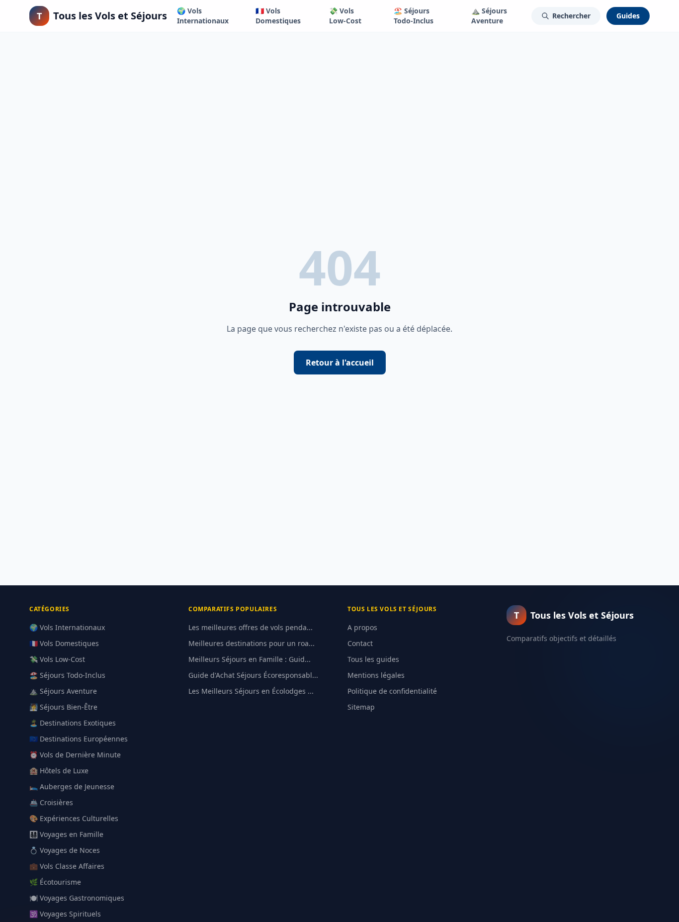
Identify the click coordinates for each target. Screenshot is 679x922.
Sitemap (361, 707)
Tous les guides (373, 659)
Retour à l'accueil (340, 362)
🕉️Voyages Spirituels (65, 914)
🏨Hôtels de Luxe (58, 770)
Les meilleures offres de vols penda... (250, 627)
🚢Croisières (51, 802)
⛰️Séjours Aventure (489, 15)
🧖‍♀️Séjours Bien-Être (63, 707)
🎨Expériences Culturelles (73, 818)
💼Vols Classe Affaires (66, 866)
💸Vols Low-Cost (345, 15)
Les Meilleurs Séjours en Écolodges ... (251, 691)
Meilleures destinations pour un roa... (251, 643)
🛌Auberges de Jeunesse (71, 786)
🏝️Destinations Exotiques (72, 723)
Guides (628, 15)
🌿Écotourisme (55, 882)
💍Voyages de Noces (64, 850)
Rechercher (571, 15)
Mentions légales (376, 675)
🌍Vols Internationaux (203, 15)
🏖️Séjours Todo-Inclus (413, 15)
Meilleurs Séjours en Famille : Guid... (249, 659)
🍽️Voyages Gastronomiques (76, 898)
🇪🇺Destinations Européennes (78, 738)
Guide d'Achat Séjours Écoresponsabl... (253, 675)
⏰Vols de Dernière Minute (75, 754)
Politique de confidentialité (392, 691)
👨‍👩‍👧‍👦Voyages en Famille (66, 834)
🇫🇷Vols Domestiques (278, 15)
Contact (360, 643)
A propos (362, 627)
